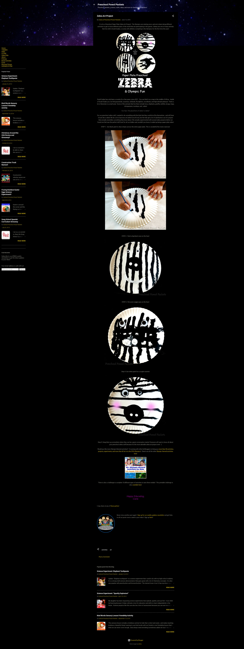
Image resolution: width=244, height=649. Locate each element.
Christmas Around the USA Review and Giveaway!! (10, 135)
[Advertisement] (131, 539)
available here (137, 485)
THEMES (5, 50)
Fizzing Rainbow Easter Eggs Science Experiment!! (10, 192)
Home (4, 48)
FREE (3, 52)
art (111, 550)
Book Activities (6, 61)
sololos (140, 644)
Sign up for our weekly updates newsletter (150, 515)
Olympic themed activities (165, 451)
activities (104, 550)
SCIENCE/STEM (7, 66)
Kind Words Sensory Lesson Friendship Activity (115, 616)
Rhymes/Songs (7, 64)
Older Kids (5, 55)
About (4, 57)
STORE (4, 53)
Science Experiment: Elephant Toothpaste (113, 571)
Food (3, 63)
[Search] (177, 5)
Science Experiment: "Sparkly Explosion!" (112, 593)
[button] (173, 16)
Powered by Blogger (136, 640)
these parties (114, 506)
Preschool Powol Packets (111, 4)
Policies (4, 59)
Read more (170, 587)
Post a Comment (104, 557)
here (135, 453)
